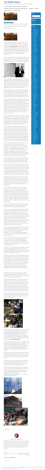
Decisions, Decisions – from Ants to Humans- (10, 453)
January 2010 (35, 112)
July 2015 (34, 65)
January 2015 (35, 69)
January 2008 (35, 135)
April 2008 (34, 131)
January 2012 (35, 94)
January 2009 (35, 121)
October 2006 (35, 143)
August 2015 (35, 64)
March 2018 (34, 48)
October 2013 (35, 82)
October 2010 (35, 105)
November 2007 (35, 136)
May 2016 (34, 59)
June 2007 (34, 139)
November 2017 (35, 51)
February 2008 (35, 134)
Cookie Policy (16, 468)
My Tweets (34, 22)
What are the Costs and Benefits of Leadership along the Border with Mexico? (23, 453)
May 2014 (34, 76)
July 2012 (34, 90)
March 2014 (34, 77)
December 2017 (35, 50)
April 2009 (34, 119)
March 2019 (34, 42)
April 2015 (34, 67)
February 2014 (35, 78)
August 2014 (35, 73)
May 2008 (34, 130)
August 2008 (35, 127)
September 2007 (35, 138)
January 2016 (35, 61)
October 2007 (35, 137)
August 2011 (34, 99)
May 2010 (34, 109)
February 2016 (35, 60)
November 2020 (35, 34)
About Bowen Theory (7, 10)
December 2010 (35, 104)
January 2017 (35, 57)
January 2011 (35, 103)
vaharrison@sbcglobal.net (10, 374)
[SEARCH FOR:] (36, 16)
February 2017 (35, 56)
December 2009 (35, 113)
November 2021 (35, 30)
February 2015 (35, 68)
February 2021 (35, 32)
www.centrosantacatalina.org (14, 333)
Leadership (31, 8)
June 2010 (34, 108)
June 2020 (34, 38)
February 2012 (35, 93)
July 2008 (34, 128)
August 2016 (35, 58)
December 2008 (35, 122)
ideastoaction (11, 22)
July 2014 (34, 74)
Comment (27, 465)
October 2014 (35, 70)
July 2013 (34, 84)
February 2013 (35, 85)
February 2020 (35, 40)
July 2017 (34, 52)
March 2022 (34, 29)
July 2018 (34, 47)
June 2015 (34, 66)
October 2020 (35, 35)
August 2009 (35, 117)
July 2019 (34, 41)
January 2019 (35, 43)
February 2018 (35, 49)
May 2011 (34, 101)
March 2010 (34, 111)
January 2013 (35, 86)
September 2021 (35, 31)
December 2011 (35, 95)
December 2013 (35, 79)
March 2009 (35, 120)
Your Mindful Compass (12, 2)
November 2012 (35, 87)
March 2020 (34, 39)
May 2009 (34, 118)
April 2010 (34, 110)
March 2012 (34, 92)
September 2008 (35, 126)
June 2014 (34, 75)
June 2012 (34, 91)
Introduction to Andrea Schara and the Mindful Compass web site (15, 6)
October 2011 (35, 96)
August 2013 (35, 83)
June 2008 (34, 129)
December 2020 (35, 33)
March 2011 (34, 102)
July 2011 (34, 100)
